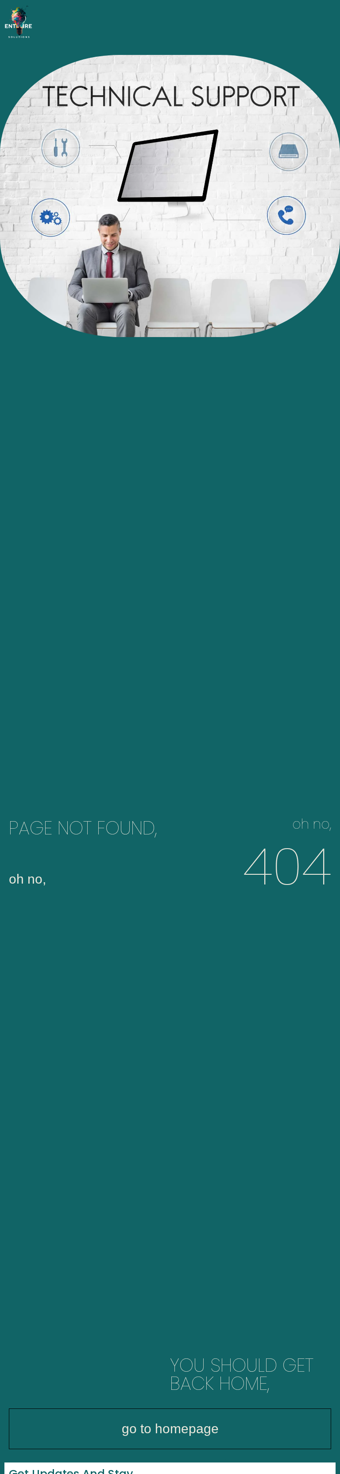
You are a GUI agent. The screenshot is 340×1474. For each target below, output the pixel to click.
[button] (329, 22)
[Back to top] (329, 1463)
